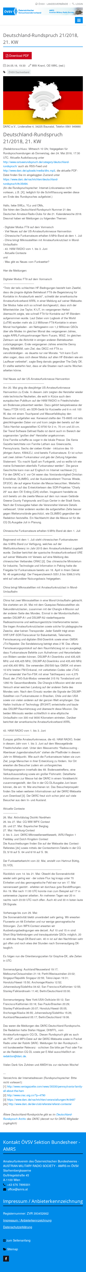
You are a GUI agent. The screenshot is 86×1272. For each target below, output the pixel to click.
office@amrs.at (18, 1189)
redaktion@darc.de (14, 1056)
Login (79, 3)
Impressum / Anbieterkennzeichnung (27, 1220)
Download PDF (18, 55)
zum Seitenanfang (18, 1240)
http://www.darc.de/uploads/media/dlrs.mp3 (29, 170)
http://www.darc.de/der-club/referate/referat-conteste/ (40, 1104)
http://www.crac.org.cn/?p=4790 (26, 1095)
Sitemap (12, 1249)
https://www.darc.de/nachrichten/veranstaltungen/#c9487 (41, 1099)
